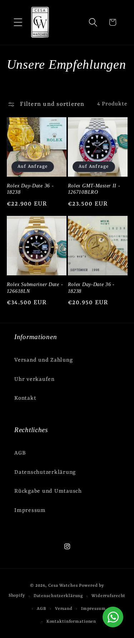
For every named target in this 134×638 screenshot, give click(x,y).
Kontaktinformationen (71, 621)
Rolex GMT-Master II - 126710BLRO (94, 189)
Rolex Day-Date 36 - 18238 (30, 189)
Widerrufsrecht (108, 595)
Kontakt (25, 398)
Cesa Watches (63, 585)
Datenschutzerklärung (45, 472)
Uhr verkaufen (34, 379)
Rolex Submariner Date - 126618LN (35, 287)
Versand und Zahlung (43, 360)
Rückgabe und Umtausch (48, 491)
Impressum (30, 510)
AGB (20, 453)
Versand (64, 608)
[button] (18, 22)
